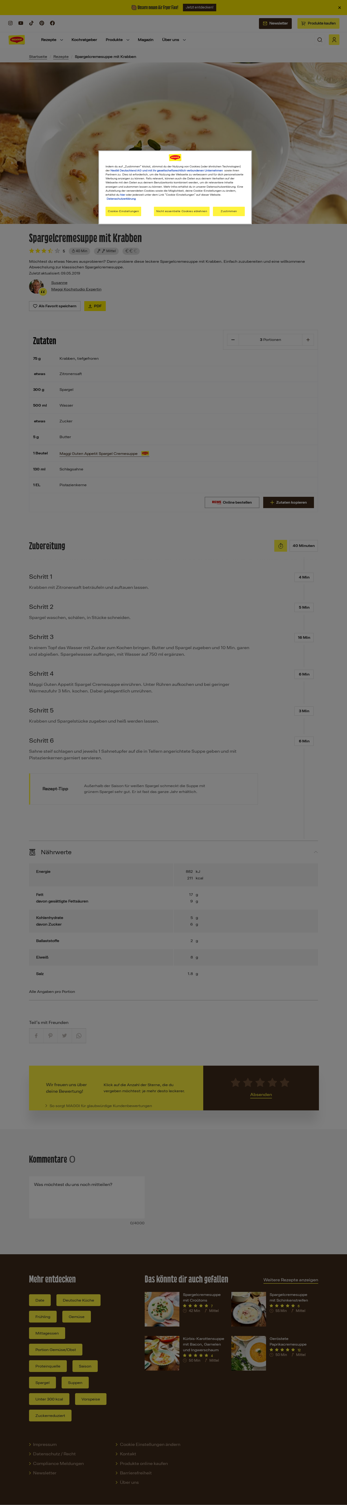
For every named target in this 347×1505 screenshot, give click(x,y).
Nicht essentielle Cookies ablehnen (181, 211)
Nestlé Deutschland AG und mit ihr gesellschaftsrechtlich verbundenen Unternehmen (166, 170)
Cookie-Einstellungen (123, 211)
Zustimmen (229, 211)
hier (122, 194)
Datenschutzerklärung (121, 198)
